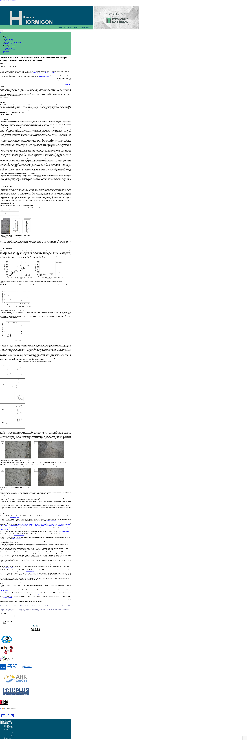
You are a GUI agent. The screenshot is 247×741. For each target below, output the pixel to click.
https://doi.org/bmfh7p (64, 531)
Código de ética (9, 39)
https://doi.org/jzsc (14, 517)
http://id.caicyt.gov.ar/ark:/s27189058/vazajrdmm (35, 610)
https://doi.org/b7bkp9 (7, 597)
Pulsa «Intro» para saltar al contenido (8, 0)
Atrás (1, 32)
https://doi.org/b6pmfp (5, 529)
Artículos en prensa (10, 46)
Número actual (8, 48)
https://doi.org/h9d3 (4, 590)
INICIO (4, 35)
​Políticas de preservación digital (13, 42)
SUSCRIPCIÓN (6, 51)
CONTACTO (5, 52)
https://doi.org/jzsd (51, 520)
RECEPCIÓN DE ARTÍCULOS (9, 43)
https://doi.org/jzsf (16, 538)
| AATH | (10, 54)
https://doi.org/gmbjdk (42, 594)
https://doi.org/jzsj (30, 571)
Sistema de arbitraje (10, 41)
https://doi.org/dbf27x (10, 567)
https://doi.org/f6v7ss (19, 535)
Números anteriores (10, 49)
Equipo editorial (9, 38)
